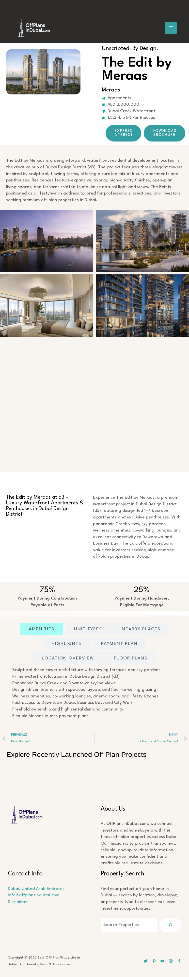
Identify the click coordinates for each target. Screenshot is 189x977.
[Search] (170, 925)
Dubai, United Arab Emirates (36, 889)
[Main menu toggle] (171, 28)
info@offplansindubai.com (34, 895)
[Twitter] (146, 961)
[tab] (41, 629)
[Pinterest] (154, 961)
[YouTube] (162, 961)
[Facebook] (179, 961)
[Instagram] (171, 961)
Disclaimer (18, 902)
